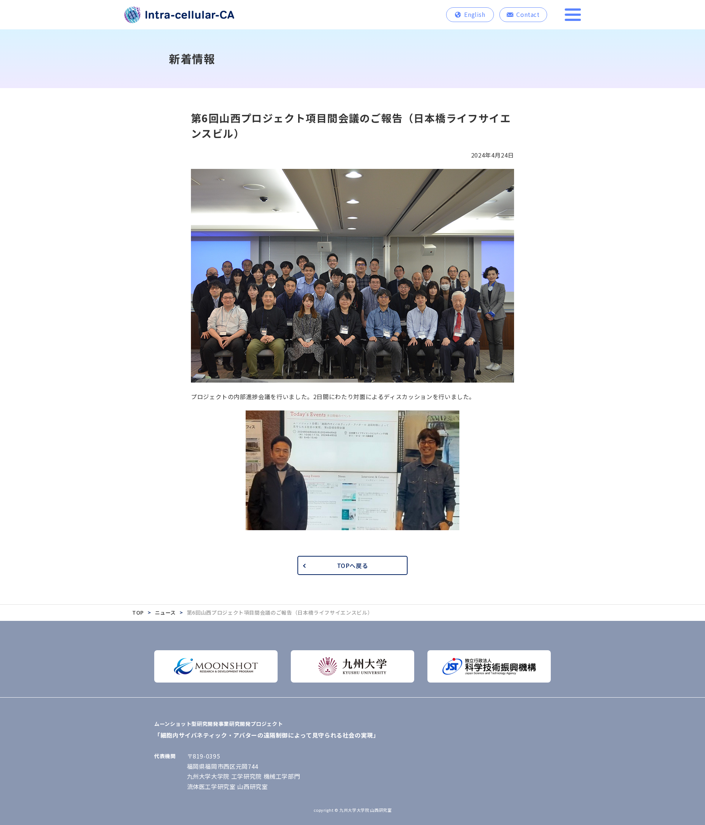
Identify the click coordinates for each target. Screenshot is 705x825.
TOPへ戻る (352, 565)
